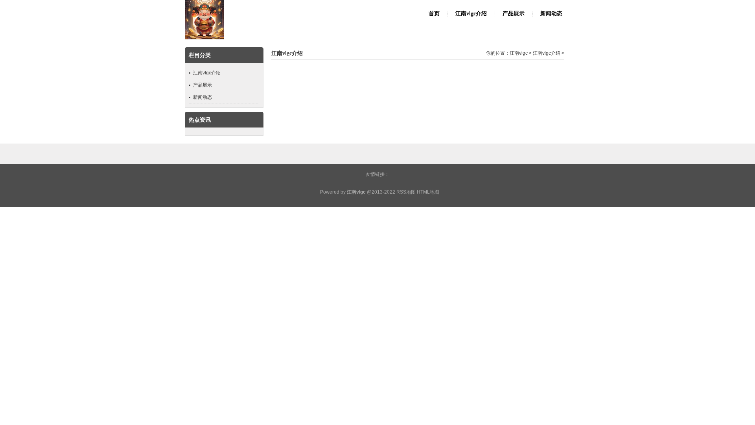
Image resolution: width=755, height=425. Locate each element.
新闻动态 (551, 14)
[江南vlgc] (204, 38)
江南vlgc (519, 53)
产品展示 (514, 14)
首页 (434, 14)
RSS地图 (406, 192)
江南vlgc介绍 (471, 14)
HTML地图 (428, 192)
